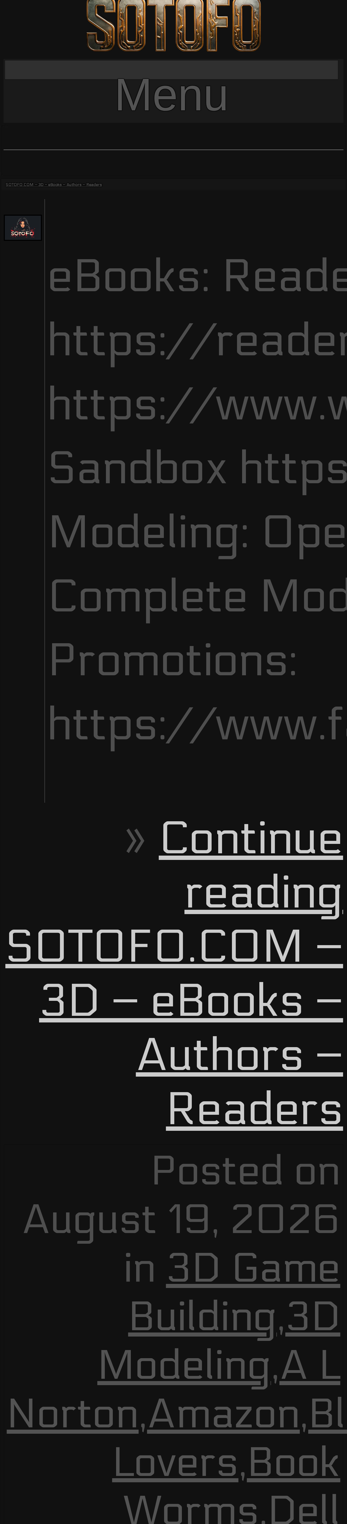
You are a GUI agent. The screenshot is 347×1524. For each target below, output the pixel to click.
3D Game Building (234, 1292)
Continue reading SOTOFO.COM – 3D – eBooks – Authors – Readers (174, 974)
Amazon (223, 1414)
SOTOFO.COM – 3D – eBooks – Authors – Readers (54, 184)
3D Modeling (218, 1341)
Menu (171, 74)
